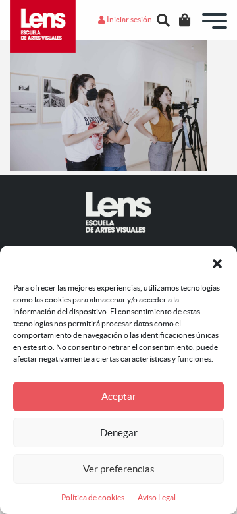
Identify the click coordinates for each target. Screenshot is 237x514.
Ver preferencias (119, 468)
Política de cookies (92, 497)
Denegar (119, 432)
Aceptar (118, 396)
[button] (217, 262)
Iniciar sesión (128, 19)
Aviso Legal (157, 497)
